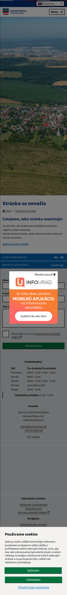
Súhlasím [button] (33, 570)
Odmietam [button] (33, 580)
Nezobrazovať (44, 274)
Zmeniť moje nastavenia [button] (33, 587)
